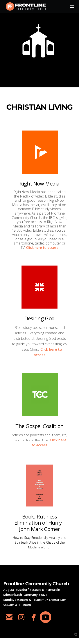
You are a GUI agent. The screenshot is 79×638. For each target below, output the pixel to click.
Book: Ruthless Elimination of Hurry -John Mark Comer (39, 523)
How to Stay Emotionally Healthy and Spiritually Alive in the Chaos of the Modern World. (39, 542)
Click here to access (42, 247)
